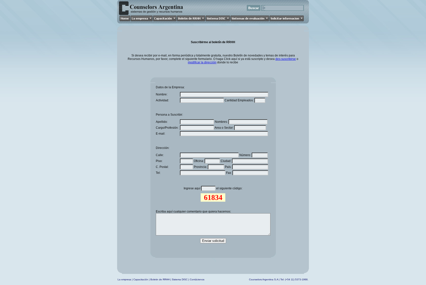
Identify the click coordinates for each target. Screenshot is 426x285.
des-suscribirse (285, 59)
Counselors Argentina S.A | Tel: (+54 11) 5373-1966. (278, 279)
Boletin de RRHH (160, 279)
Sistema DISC (180, 279)
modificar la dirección (202, 62)
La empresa (124, 279)
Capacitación (140, 279)
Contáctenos (197, 279)
